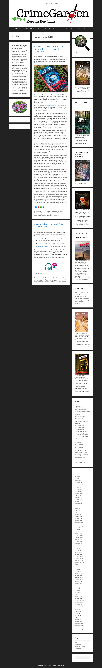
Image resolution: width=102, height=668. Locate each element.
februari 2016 (77, 596)
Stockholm (78, 450)
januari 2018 (77, 554)
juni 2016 (77, 588)
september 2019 (78, 526)
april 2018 (77, 548)
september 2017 (78, 562)
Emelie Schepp (54, 211)
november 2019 (78, 522)
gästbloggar (82, 433)
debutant (77, 411)
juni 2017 (77, 566)
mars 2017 (77, 571)
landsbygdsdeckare (78, 436)
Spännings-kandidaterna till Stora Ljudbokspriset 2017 (48, 225)
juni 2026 (77, 476)
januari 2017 (77, 575)
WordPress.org (78, 648)
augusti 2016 (77, 585)
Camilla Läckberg (39, 277)
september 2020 (78, 518)
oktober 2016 (77, 581)
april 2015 (77, 615)
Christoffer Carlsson (82, 409)
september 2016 (78, 583)
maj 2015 (77, 613)
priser (50, 280)
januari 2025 (77, 489)
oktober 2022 (77, 497)
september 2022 (78, 499)
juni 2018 (77, 547)
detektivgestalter (79, 425)
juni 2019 (77, 527)
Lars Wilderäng (56, 279)
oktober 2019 (77, 524)
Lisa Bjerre (36, 212)
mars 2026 (77, 478)
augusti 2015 (77, 608)
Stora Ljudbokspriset (54, 281)
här (55, 259)
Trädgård (26, 28)
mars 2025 (77, 487)
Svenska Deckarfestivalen (18, 81)
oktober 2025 (77, 482)
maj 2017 (77, 568)
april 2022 (77, 501)
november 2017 (78, 558)
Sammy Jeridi (51, 212)
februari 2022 (77, 503)
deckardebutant (87, 411)
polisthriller (41, 212)
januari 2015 (77, 621)
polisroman (85, 437)
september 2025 (78, 484)
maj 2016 (77, 590)
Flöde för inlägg (78, 644)
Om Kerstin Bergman (54, 28)
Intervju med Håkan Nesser (81, 303)
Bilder (72, 28)
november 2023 (78, 493)
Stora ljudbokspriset (45, 281)
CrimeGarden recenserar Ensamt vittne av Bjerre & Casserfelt (48, 47)
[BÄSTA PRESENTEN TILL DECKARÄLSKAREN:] (82, 250)
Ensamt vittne (37, 62)
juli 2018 (76, 545)
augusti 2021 (77, 507)
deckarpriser (64, 277)
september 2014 (78, 629)
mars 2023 (77, 495)
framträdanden (79, 429)
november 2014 (78, 625)
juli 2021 (76, 508)
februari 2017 (77, 573)
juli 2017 (76, 564)
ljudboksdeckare (37, 280)
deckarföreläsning (80, 416)
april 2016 (77, 592)
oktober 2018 (77, 539)
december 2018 (78, 535)
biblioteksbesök (78, 406)
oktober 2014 (77, 627)
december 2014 (78, 623)
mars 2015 (77, 617)
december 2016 (78, 577)
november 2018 (78, 537)
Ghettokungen (41, 110)
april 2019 (77, 529)
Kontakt (78, 28)
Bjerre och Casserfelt (46, 211)
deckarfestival (83, 412)
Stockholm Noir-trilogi (49, 105)
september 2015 (78, 606)
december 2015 (78, 600)
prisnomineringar (57, 280)
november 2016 (78, 579)
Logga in (76, 642)
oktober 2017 (77, 560)
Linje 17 (65, 211)
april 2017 (77, 569)
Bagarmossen (38, 211)
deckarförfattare (78, 420)
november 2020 (78, 514)
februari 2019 (77, 533)
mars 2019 (77, 531)
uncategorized (80, 463)
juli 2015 (76, 609)
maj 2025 (77, 486)
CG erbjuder (33, 28)
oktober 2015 (77, 604)
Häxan (38, 240)
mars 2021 (77, 512)
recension (46, 212)
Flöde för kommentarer (80, 646)
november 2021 (78, 505)
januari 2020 (77, 520)
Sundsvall (76, 452)
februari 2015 (77, 619)
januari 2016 (77, 598)
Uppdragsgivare (65, 28)
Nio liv (60, 108)
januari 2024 (77, 491)
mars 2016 (77, 594)
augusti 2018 (77, 543)
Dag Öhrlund (53, 277)
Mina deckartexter (42, 28)
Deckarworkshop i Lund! (80, 296)
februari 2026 (77, 480)
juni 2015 (77, 611)
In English (85, 28)
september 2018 (78, 541)
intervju (86, 433)
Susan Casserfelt (58, 212)
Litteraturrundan (22, 92)
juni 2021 (77, 510)
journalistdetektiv (78, 434)
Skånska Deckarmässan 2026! (82, 298)
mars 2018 (77, 550)
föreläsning (86, 431)
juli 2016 (76, 587)
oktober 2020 (77, 516)
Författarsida (18, 28)
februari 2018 (77, 552)
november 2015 (78, 602)
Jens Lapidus (60, 211)
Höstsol (39, 242)
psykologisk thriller (83, 440)
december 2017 (78, 556)
